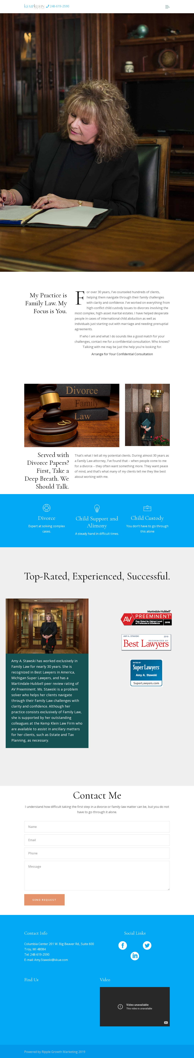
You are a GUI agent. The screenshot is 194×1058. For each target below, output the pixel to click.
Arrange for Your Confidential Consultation (122, 354)
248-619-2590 (59, 6)
